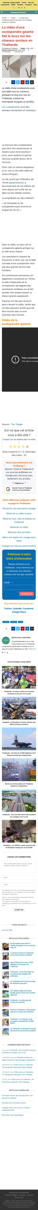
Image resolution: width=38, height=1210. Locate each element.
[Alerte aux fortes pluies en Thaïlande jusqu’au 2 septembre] (19, 769)
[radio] (10, 447)
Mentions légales (11, 1195)
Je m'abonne (26, 594)
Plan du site (19, 1197)
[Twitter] (16, 7)
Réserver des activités (19, 532)
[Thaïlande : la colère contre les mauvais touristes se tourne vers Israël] (19, 677)
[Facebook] (13, 7)
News (20, 622)
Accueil (4, 18)
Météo (13, 4)
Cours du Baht (7, 930)
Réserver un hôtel (19, 527)
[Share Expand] (32, 82)
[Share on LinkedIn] (27, 82)
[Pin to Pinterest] (23, 82)
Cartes (24, 2)
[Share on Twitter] (18, 82)
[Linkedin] (22, 7)
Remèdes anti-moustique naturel (14, 1103)
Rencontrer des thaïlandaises (12, 1115)
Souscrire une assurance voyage (19, 508)
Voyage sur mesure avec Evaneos (19, 546)
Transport (28, 4)
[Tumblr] (24, 7)
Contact (30, 1195)
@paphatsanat (16, 182)
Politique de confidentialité (19, 1193)
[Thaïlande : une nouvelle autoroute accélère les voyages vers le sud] (19, 800)
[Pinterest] (19, 7)
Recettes (20, 4)
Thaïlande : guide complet (11, 2)
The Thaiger (17, 424)
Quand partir (5, 4)
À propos (22, 1195)
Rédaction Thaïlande (11, 48)
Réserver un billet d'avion (19, 513)
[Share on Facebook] (13, 82)
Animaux (6, 622)
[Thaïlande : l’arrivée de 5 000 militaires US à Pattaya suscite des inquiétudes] (19, 739)
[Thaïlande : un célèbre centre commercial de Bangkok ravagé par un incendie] (19, 831)
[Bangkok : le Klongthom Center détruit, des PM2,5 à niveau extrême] (19, 708)
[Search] (36, 12)
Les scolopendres (11, 107)
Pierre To (32, 649)
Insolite (13, 18)
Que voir (31, 2)
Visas (35, 4)
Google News (19, 612)
